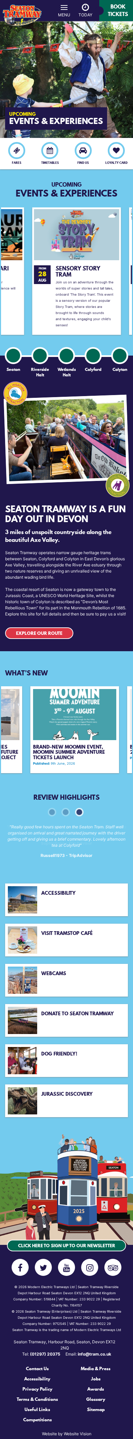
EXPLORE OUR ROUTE (39, 633)
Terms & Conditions (37, 1399)
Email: (88, 1354)
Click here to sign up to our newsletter (66, 1245)
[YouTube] (66, 1267)
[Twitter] (43, 1267)
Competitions (37, 1420)
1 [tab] (51, 811)
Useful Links (37, 1409)
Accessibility (37, 1379)
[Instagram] (89, 1267)
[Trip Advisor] (112, 1267)
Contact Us (37, 1368)
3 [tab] (78, 811)
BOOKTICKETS (118, 10)
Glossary (95, 1399)
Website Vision (77, 1433)
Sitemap (96, 1409)
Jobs (96, 1379)
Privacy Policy (38, 1389)
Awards (95, 1389)
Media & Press (95, 1368)
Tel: (41, 1354)
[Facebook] (20, 1267)
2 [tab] (64, 811)
